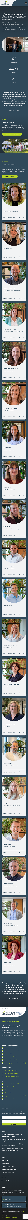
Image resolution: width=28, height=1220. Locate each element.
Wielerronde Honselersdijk (12, 1051)
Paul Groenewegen (8, 883)
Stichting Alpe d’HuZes (11, 1073)
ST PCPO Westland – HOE (12, 1076)
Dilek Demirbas (7, 447)
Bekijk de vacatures (9, 176)
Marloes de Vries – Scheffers (10, 645)
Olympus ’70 (8, 1054)
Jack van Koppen (8, 605)
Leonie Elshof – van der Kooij (11, 368)
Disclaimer (14, 1217)
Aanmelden (14, 1124)
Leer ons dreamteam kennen (12, 134)
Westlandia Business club (12, 1084)
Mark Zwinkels (7, 844)
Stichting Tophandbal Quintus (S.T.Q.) (15, 1063)
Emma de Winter (8, 487)
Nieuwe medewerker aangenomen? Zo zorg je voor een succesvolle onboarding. (13, 1149)
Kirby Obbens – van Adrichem (11, 408)
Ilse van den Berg (8, 248)
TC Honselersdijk (9, 1048)
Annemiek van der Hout (9, 724)
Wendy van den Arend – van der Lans (12, 803)
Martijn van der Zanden (9, 288)
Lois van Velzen (7, 209)
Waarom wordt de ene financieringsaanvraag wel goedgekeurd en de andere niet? (13, 1140)
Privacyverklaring (6, 1217)
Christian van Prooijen (9, 566)
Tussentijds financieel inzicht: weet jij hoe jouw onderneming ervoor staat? (13, 1145)
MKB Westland (9, 1093)
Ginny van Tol (7, 526)
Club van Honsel (9, 1090)
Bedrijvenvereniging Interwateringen (15, 1099)
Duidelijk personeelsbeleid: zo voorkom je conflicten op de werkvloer (12, 1135)
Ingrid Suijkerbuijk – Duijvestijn (11, 684)
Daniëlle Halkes (7, 962)
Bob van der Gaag (8, 923)
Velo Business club (10, 1087)
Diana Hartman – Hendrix (10, 329)
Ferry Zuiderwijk (8, 763)
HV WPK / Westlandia (11, 1057)
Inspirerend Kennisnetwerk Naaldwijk (15, 1096)
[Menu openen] (26, 3)
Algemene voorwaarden (13, 1215)
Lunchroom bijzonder (11, 1070)
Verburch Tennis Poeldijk (12, 1060)
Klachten (4, 1215)
